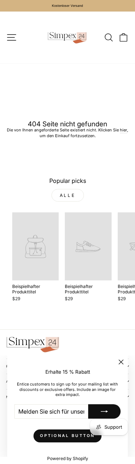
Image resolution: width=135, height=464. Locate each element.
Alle (67, 195)
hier (123, 129)
